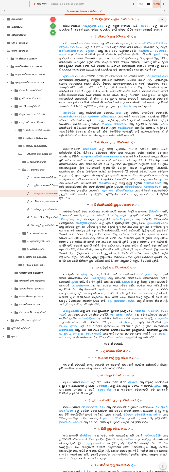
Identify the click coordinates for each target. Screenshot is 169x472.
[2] (149, 4)
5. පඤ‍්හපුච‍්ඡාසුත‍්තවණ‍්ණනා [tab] (82, 11)
